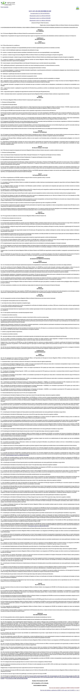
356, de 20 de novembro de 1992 (69, 676)
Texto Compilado (4, 7)
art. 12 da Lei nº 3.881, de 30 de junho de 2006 (16, 678)
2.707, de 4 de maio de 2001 (46, 677)
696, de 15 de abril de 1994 (33, 677)
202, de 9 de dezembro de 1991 (54, 676)
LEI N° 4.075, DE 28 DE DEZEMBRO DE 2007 (40, 11)
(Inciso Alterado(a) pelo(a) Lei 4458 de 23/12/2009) (17, 455)
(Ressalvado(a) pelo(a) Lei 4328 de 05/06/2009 (40, 18)
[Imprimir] (77, 9)
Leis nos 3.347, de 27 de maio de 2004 (38, 676)
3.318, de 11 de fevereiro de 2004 (61, 677)
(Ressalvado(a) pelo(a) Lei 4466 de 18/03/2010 (40, 20)
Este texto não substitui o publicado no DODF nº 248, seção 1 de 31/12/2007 (59, 690)
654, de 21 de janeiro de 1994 (20, 677)
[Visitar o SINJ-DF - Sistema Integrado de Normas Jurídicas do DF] (8, 5)
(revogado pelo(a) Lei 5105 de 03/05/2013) (40, 13)
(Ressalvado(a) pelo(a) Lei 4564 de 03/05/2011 (40, 15)
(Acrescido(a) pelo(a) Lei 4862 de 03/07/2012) (38, 526)
